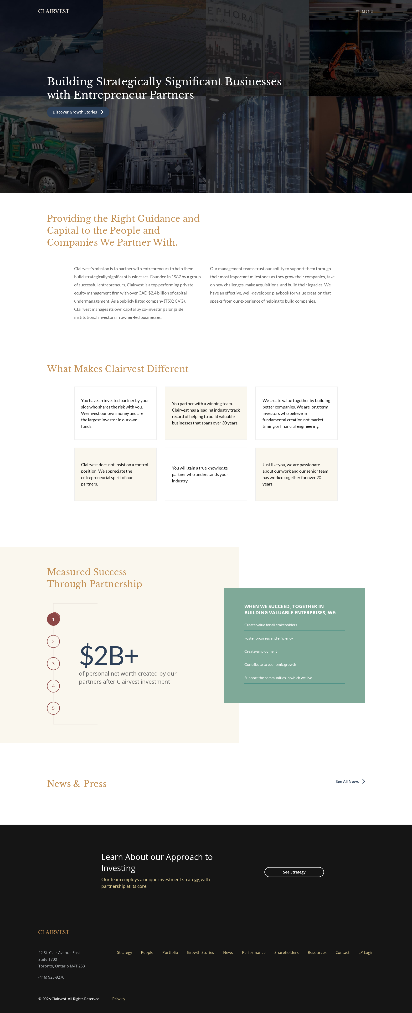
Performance (254, 952)
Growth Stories (200, 952)
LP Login (366, 952)
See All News (347, 781)
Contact (342, 952)
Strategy (124, 952)
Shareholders (286, 952)
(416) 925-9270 (51, 977)
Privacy (118, 998)
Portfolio (170, 952)
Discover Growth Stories (75, 112)
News (228, 952)
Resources (317, 952)
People (147, 952)
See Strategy (294, 872)
